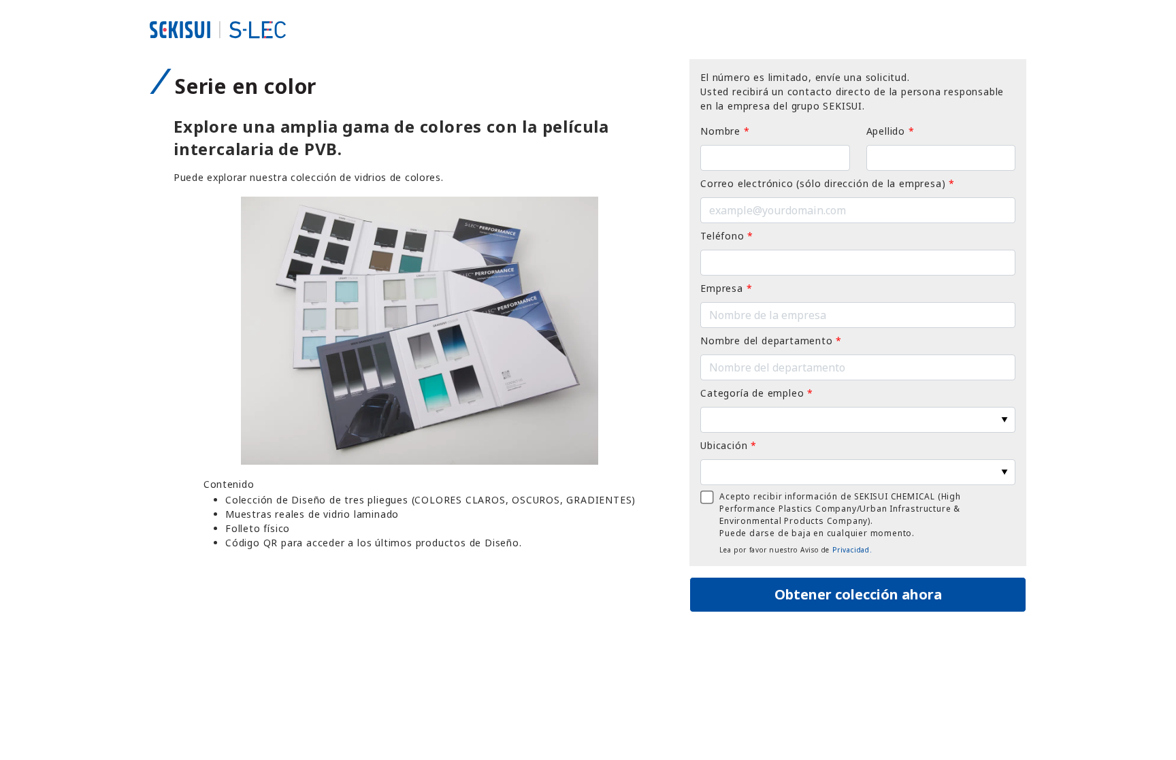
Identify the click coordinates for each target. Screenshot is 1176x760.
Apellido (890, 131)
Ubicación (728, 445)
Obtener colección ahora (858, 594)
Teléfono (726, 235)
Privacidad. (852, 550)
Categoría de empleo (756, 392)
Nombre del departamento (771, 340)
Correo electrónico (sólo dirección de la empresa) (827, 183)
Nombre (724, 131)
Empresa (726, 288)
